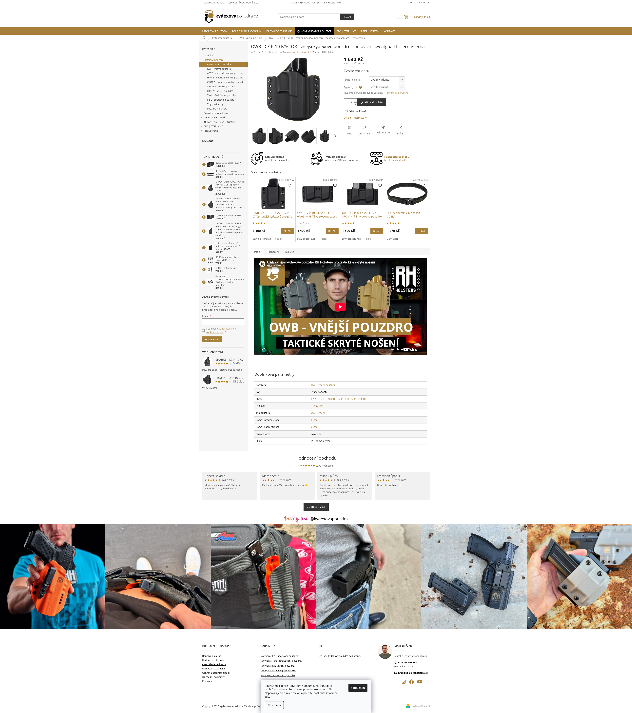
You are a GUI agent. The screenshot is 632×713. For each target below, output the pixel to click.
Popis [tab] (257, 251)
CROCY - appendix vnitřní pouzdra (226, 82)
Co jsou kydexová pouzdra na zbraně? (340, 656)
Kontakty (207, 681)
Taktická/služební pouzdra (221, 95)
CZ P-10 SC (343, 399)
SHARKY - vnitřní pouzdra (221, 86)
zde (267, 696)
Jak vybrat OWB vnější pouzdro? (278, 670)
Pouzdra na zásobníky (216, 113)
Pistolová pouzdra (214, 59)
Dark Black (392, 238)
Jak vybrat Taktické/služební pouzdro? (281, 660)
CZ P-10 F (316, 399)
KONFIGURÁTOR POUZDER (221, 121)
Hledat (347, 16)
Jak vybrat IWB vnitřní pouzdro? (278, 665)
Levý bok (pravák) (262, 238)
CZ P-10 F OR (329, 399)
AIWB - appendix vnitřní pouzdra (225, 73)
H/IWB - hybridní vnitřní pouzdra (225, 77)
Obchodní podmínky (213, 676)
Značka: (323, 52)
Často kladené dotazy (214, 664)
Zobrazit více (316, 507)
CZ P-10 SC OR (358, 399)
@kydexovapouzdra (329, 518)
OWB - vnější (318, 412)
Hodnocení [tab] (273, 251)
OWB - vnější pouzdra (219, 64)
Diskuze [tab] (289, 251)
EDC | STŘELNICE (213, 126)
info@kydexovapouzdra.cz (413, 672)
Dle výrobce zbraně (214, 117)
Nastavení (274, 705)
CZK (410, 2)
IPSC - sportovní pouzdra (220, 99)
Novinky (208, 55)
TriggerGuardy (215, 104)
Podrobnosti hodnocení (296, 52)
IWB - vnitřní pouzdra (219, 68)
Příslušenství (211, 130)
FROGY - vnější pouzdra (220, 90)
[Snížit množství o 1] (355, 104)
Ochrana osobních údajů (216, 672)
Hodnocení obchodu (239, 2)
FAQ (256, 2)
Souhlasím (358, 688)
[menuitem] (214, 31)
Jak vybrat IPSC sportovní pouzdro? (280, 656)
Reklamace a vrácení (213, 668)
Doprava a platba (214, 2)
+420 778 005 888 (407, 662)
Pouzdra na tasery (217, 108)
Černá (314, 419)
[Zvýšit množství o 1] (355, 100)
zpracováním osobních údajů (221, 330)
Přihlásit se (212, 339)
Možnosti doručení (397, 92)
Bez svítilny (317, 405)
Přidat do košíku (374, 102)
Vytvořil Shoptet (421, 706)
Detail (287, 231)
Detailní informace (354, 117)
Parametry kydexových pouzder (278, 675)
